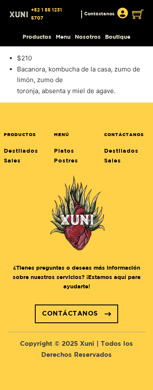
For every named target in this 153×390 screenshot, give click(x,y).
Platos (64, 151)
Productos (37, 37)
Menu (63, 37)
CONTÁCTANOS (70, 313)
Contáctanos (99, 14)
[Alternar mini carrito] (138, 14)
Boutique (117, 37)
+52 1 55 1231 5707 (46, 14)
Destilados (21, 151)
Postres (66, 161)
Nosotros (88, 37)
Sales (12, 161)
